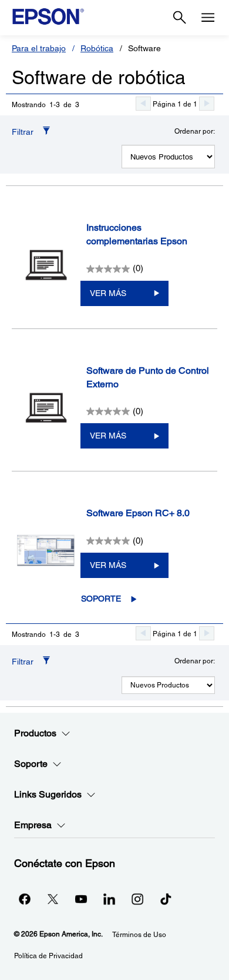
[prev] (143, 104)
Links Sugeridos (48, 794)
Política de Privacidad (48, 956)
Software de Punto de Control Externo (147, 377)
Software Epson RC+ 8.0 (138, 513)
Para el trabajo (39, 48)
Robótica (96, 48)
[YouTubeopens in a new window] (81, 898)
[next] (206, 104)
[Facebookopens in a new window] (24, 898)
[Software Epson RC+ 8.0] (46, 550)
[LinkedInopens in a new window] (109, 898)
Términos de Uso (139, 935)
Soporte (101, 598)
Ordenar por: (194, 131)
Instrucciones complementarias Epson (136, 234)
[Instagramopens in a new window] (137, 898)
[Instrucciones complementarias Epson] (46, 265)
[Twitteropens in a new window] (52, 898)
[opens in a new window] (165, 898)
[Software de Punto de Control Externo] (46, 408)
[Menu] (207, 17)
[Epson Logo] (48, 16)
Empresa (33, 824)
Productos (35, 733)
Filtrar (22, 132)
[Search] (179, 17)
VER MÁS (108, 293)
